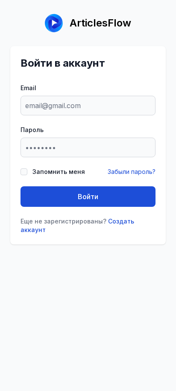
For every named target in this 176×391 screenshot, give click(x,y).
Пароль (32, 129)
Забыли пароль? (131, 171)
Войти (88, 196)
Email (28, 87)
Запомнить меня (58, 171)
